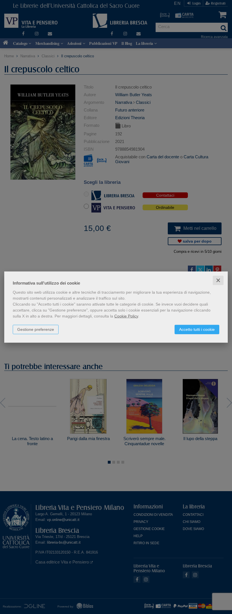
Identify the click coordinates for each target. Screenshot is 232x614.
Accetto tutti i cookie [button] (197, 329)
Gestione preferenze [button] (35, 329)
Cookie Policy (126, 316)
